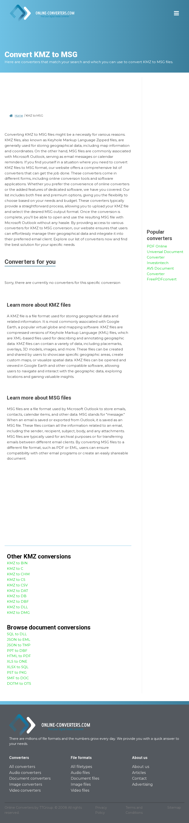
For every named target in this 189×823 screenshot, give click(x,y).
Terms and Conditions (134, 810)
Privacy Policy (101, 810)
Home (19, 115)
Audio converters (25, 772)
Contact (139, 778)
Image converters (25, 784)
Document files (85, 778)
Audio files (80, 772)
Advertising (142, 784)
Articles (139, 772)
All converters (22, 766)
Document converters (29, 778)
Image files (81, 784)
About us (140, 766)
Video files (80, 790)
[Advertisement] (68, 94)
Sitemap (174, 807)
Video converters (25, 790)
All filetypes (81, 766)
